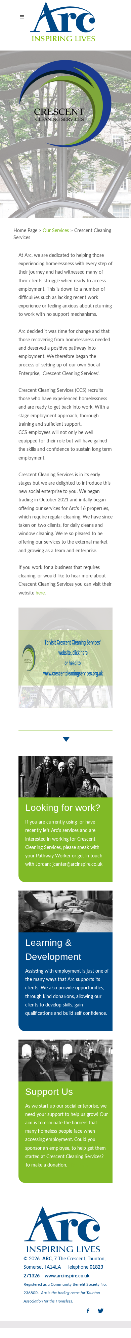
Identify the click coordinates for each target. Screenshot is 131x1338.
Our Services (56, 230)
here (40, 593)
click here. (79, 1165)
